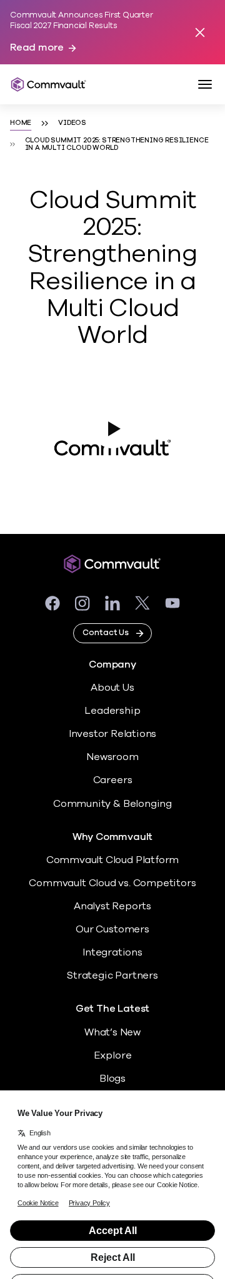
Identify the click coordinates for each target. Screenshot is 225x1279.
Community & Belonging (112, 804)
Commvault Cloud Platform (112, 860)
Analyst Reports (112, 906)
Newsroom (112, 757)
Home (20, 123)
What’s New (112, 1032)
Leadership (112, 711)
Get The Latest (112, 1008)
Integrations (112, 952)
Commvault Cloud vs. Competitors (112, 883)
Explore (113, 1055)
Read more (37, 47)
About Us (112, 687)
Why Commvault (112, 837)
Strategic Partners (112, 975)
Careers (112, 780)
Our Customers (112, 929)
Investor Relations (113, 734)
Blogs (112, 1078)
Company (112, 664)
